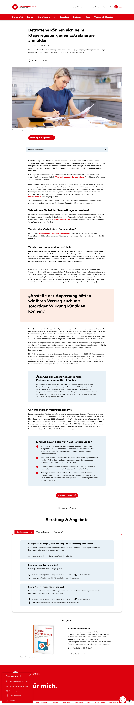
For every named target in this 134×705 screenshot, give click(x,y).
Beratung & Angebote (40, 137)
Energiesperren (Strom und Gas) (43, 565)
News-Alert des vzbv (62, 219)
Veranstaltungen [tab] (42, 532)
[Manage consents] (130, 701)
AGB (88, 703)
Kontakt (55, 703)
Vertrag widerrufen (41, 703)
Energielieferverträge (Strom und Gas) (46, 587)
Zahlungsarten (100, 703)
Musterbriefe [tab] (58, 532)
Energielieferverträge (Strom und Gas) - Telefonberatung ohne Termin (60, 543)
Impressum (66, 703)
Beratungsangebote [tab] (24, 532)
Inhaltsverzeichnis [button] (36, 149)
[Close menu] (30, 675)
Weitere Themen (65, 495)
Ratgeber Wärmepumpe (79, 628)
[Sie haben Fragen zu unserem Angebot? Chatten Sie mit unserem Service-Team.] (122, 699)
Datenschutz (78, 703)
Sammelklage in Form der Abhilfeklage (54, 233)
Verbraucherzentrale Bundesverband (69, 177)
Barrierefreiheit (114, 703)
